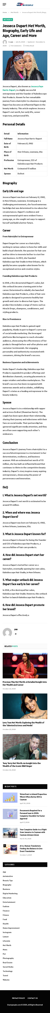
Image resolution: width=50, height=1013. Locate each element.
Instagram (7, 932)
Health (6, 923)
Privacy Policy (18, 998)
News (5, 949)
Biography (7, 885)
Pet (4, 954)
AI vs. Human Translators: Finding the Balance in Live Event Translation (31, 848)
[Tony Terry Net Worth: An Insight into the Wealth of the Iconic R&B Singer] (25, 746)
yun (11, 42)
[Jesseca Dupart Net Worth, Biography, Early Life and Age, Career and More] (25, 65)
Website (6, 980)
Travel (5, 975)
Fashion (6, 906)
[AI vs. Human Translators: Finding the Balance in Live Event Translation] (10, 849)
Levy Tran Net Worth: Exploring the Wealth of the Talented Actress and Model (23, 724)
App (4, 872)
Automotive (8, 876)
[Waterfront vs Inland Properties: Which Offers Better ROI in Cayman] (10, 798)
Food (5, 919)
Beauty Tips (8, 880)
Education (7, 898)
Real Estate (7, 962)
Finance (6, 911)
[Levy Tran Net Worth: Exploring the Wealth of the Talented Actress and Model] (25, 706)
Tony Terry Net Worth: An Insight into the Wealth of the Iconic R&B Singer (22, 764)
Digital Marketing (10, 893)
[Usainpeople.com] (25, 4)
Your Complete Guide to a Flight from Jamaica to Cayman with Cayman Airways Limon (33, 832)
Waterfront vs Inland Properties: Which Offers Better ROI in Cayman (33, 797)
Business (6, 889)
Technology (8, 971)
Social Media (8, 967)
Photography (8, 958)
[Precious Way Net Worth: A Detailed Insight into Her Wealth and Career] (25, 665)
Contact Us (33, 998)
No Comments (16, 46)
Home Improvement (11, 928)
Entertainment (9, 902)
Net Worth (8, 20)
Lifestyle (6, 941)
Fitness (6, 915)
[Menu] (4, 4)
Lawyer (6, 936)
